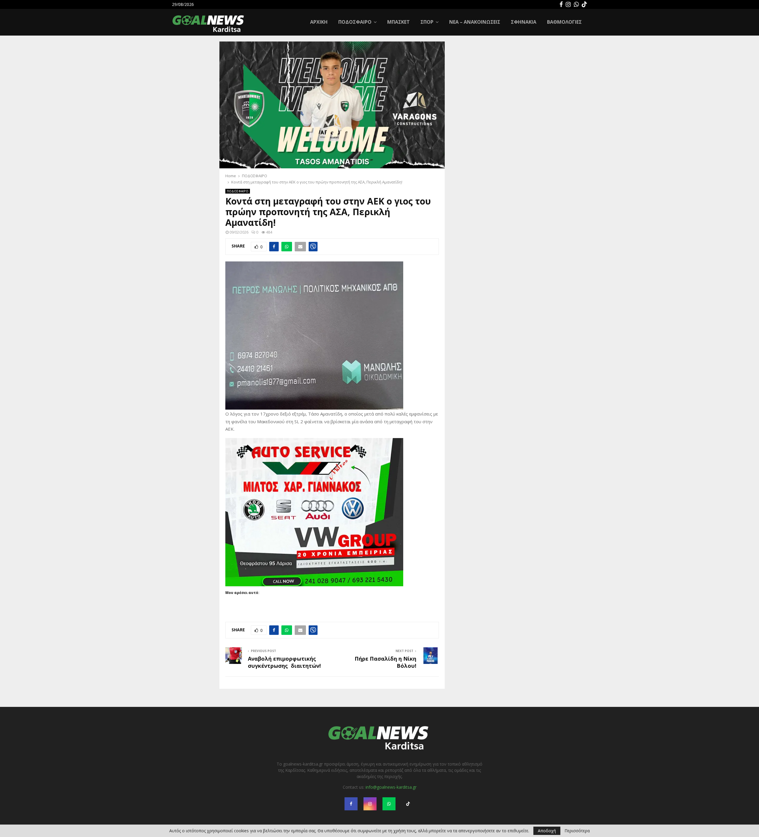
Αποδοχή (547, 830)
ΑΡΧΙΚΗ (319, 22)
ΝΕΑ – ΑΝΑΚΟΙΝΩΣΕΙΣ (474, 22)
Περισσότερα (577, 831)
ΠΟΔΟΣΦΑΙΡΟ (354, 22)
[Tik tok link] (584, 4)
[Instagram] (568, 4)
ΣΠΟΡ (426, 22)
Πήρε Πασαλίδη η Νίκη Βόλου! (385, 662)
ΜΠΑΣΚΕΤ (398, 22)
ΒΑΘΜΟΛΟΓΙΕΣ (564, 22)
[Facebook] (561, 4)
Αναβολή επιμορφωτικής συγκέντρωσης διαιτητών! (284, 662)
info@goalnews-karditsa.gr (391, 787)
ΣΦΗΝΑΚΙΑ (523, 22)
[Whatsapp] (576, 4)
